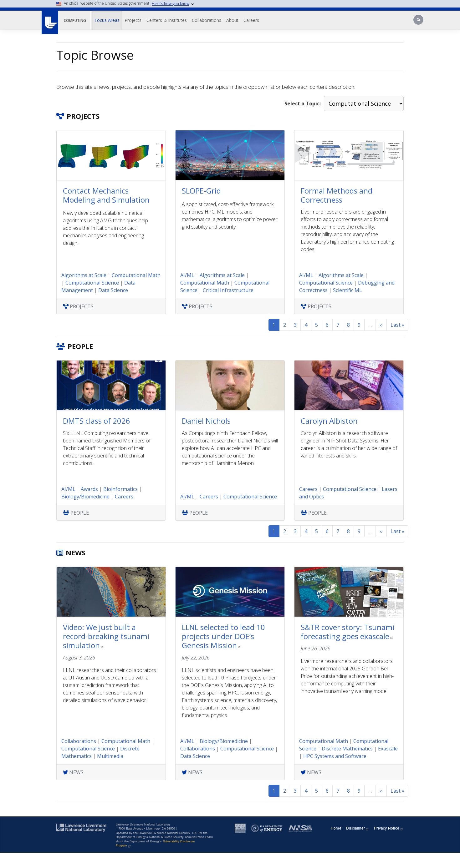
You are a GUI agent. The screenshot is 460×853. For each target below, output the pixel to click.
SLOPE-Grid (201, 190)
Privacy (386, 827)
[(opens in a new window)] (50, 19)
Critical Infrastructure (228, 290)
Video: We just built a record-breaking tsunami (106, 636)
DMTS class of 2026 (96, 421)
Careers (251, 20)
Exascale (388, 748)
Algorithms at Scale (83, 275)
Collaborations (206, 20)
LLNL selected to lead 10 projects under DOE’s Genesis (223, 636)
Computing (75, 20)
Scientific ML (347, 290)
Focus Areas (107, 20)
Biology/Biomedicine (85, 496)
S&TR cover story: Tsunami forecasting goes (347, 631)
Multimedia (110, 756)
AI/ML (187, 275)
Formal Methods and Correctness (336, 195)
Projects (133, 20)
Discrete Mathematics (347, 748)
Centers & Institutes (166, 20)
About (232, 20)
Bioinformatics (120, 489)
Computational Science (92, 282)
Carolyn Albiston (329, 421)
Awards (89, 489)
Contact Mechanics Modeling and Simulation (106, 195)
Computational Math (136, 275)
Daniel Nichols (206, 421)
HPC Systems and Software (334, 756)
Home (336, 827)
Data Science (113, 290)
